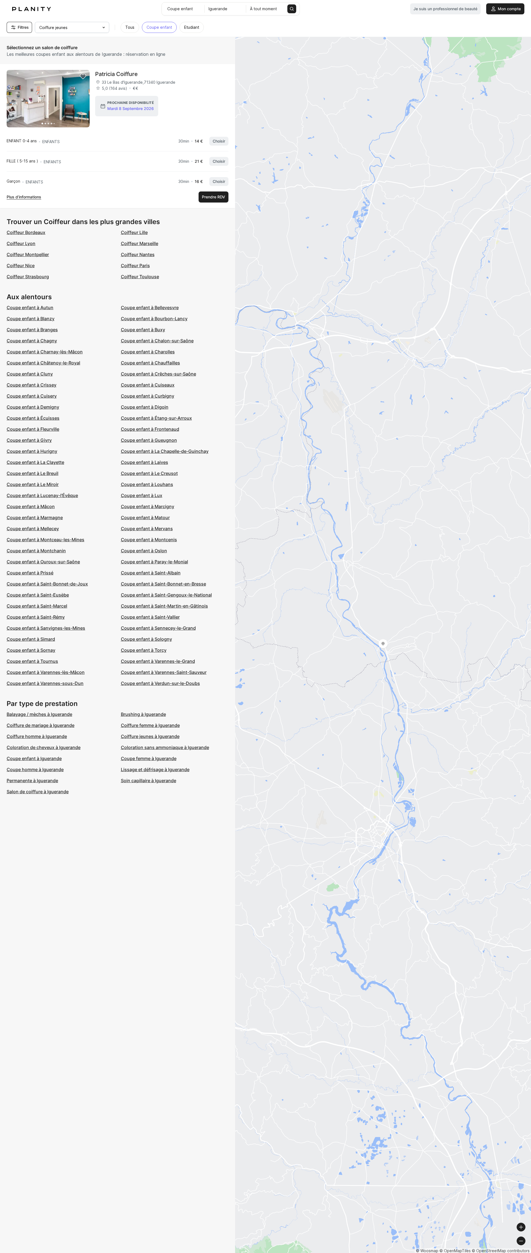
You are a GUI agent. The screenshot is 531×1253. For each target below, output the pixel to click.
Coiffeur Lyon (21, 243)
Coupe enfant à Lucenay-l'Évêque (42, 495)
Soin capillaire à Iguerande (148, 780)
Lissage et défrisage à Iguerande (155, 769)
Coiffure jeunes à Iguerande (150, 736)
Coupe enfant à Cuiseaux (148, 385)
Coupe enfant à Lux (141, 495)
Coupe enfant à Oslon (144, 550)
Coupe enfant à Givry (29, 440)
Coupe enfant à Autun (30, 307)
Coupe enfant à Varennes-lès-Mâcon (46, 672)
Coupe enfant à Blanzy (30, 318)
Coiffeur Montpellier (28, 254)
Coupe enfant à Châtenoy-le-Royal (43, 363)
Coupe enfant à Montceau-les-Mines (45, 539)
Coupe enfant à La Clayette (35, 462)
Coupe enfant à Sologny (146, 639)
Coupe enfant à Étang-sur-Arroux (156, 418)
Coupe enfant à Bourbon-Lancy (154, 318)
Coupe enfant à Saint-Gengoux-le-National (166, 595)
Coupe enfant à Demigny (33, 407)
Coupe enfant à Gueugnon (149, 440)
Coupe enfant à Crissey (31, 385)
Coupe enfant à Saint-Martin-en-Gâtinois (164, 606)
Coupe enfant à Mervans (147, 528)
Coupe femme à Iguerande (148, 758)
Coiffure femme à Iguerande (150, 725)
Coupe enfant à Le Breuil (32, 473)
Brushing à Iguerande (143, 714)
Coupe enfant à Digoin (144, 407)
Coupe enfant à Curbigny (147, 396)
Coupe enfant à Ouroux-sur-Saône (43, 561)
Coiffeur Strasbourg (28, 276)
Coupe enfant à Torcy (143, 650)
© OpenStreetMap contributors (501, 1250)
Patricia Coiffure (116, 74)
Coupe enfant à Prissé (30, 573)
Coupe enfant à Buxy (143, 329)
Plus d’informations (24, 197)
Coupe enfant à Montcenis (149, 539)
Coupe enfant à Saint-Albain (151, 573)
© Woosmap (427, 1250)
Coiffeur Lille (134, 232)
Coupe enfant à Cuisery (32, 396)
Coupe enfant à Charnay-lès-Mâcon (45, 351)
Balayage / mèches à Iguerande (39, 714)
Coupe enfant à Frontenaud (150, 429)
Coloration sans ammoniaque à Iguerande (165, 747)
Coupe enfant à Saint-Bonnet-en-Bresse (163, 584)
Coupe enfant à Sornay (31, 650)
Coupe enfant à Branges (32, 329)
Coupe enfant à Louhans (147, 484)
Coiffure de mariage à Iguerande (40, 725)
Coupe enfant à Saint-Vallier (150, 617)
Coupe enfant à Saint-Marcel (37, 606)
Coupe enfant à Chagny (32, 340)
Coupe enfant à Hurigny (32, 451)
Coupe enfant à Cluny (30, 374)
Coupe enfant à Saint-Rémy (36, 617)
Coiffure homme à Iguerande (37, 736)
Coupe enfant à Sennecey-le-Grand (158, 628)
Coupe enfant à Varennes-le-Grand (158, 661)
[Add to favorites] (83, 76)
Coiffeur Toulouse (140, 276)
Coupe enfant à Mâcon (31, 506)
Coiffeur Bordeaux (26, 232)
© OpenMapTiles (455, 1250)
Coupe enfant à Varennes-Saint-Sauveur (164, 672)
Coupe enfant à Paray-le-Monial (154, 561)
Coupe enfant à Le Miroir (33, 484)
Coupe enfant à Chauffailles (150, 363)
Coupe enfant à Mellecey (33, 528)
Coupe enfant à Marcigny (147, 506)
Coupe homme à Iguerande (35, 769)
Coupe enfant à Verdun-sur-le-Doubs (160, 683)
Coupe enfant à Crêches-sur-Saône (158, 374)
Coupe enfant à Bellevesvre (150, 307)
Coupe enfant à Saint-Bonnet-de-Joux (47, 584)
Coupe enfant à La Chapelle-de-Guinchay (165, 451)
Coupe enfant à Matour (145, 517)
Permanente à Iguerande (32, 780)
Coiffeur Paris (135, 265)
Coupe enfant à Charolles (148, 351)
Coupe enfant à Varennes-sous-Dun (45, 683)
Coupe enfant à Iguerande (34, 758)
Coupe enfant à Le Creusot (149, 473)
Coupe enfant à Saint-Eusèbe (38, 595)
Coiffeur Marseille (139, 243)
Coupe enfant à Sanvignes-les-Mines (46, 628)
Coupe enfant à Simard (31, 639)
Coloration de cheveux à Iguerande (43, 747)
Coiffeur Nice (21, 265)
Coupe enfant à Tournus (32, 661)
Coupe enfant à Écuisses (33, 418)
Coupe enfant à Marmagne (35, 517)
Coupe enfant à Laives (144, 462)
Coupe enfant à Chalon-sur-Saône (157, 340)
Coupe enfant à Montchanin (36, 550)
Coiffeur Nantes (138, 254)
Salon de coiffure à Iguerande (38, 791)
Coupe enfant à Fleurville (33, 429)
